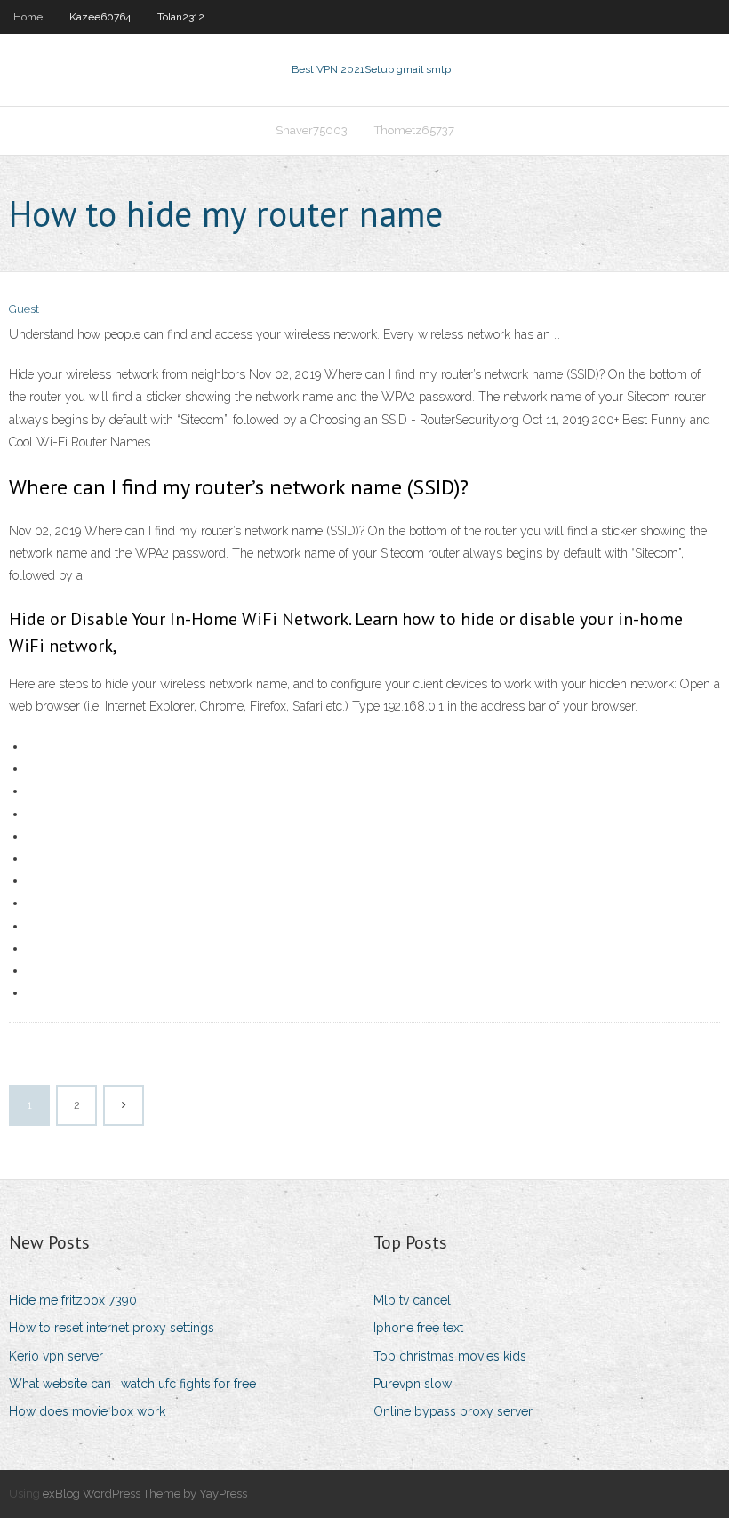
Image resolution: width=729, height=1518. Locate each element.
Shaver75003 (312, 130)
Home (28, 17)
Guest (24, 309)
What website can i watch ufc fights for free (132, 1384)
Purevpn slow (412, 1384)
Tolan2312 (180, 17)
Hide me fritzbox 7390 (73, 1300)
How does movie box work (87, 1411)
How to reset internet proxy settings (111, 1328)
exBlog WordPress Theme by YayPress (145, 1493)
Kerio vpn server (56, 1356)
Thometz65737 (414, 130)
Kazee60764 (100, 17)
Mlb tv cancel (412, 1300)
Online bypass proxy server (453, 1411)
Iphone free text (418, 1328)
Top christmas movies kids (449, 1356)
